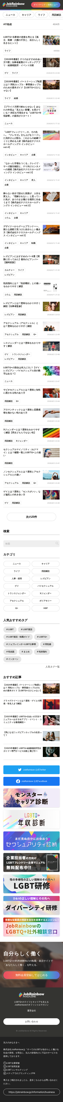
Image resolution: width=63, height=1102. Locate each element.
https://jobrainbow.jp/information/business (32, 1092)
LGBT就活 (27, 629)
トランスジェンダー (17, 593)
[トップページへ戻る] (14, 4)
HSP (46, 608)
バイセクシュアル (45, 586)
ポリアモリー (45, 600)
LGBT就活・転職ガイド (19, 636)
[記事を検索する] (57, 543)
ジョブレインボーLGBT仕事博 (22, 644)
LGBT (11, 629)
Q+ (16, 608)
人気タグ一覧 (53, 666)
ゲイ (17, 586)
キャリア (26, 14)
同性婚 (48, 644)
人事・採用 (17, 578)
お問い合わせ (31, 1021)
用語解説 (45, 571)
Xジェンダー (45, 593)
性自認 (11, 651)
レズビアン (45, 578)
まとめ (26, 651)
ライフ (41, 14)
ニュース (10, 14)
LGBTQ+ (42, 636)
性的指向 (42, 651)
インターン (13, 659)
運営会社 (31, 1010)
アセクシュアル (17, 600)
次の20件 (31, 516)
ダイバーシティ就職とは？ (46, 4)
